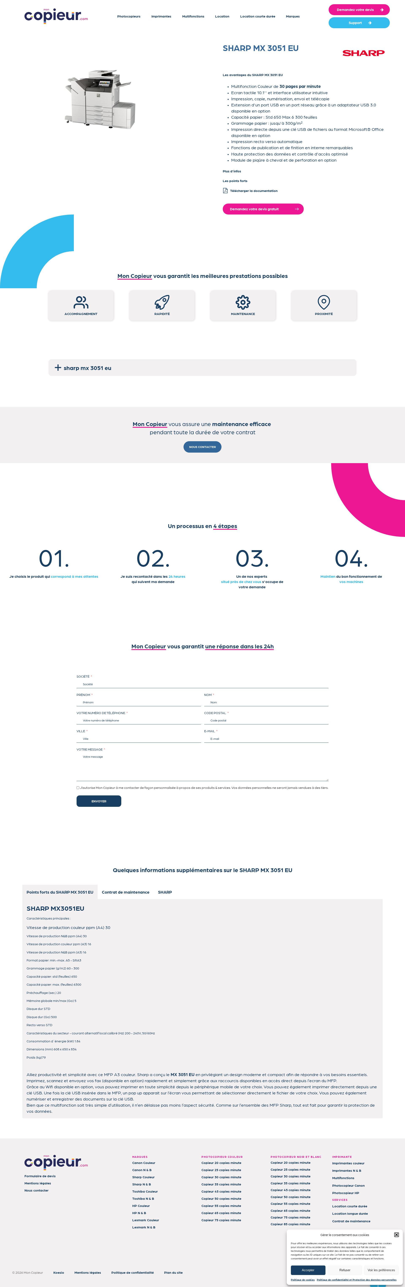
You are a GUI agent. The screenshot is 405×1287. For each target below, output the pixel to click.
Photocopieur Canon (348, 1185)
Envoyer (99, 801)
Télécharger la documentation (254, 191)
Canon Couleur (143, 1163)
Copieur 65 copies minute (221, 1213)
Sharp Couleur (143, 1177)
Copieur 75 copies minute (221, 1220)
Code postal (215, 713)
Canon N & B (142, 1170)
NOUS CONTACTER (202, 446)
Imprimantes (161, 16)
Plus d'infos (232, 171)
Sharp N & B (141, 1184)
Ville (81, 731)
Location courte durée (257, 16)
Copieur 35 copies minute (221, 1184)
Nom (208, 695)
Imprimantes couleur (348, 1163)
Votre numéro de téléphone (101, 713)
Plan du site (173, 1272)
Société (83, 676)
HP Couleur (141, 1206)
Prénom (83, 695)
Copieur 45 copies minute (221, 1191)
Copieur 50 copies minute (221, 1198)
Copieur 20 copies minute (221, 1163)
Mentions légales (37, 1183)
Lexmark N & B (143, 1227)
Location (222, 16)
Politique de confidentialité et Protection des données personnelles (357, 1279)
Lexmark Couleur (145, 1220)
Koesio (58, 1272)
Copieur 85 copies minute (290, 1224)
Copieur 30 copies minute (221, 1177)
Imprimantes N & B (346, 1170)
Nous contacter (36, 1190)
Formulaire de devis (40, 1176)
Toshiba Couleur (145, 1191)
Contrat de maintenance (351, 1221)
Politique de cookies (303, 1279)
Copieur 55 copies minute (221, 1206)
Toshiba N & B (143, 1198)
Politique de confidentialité (132, 1272)
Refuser (344, 1270)
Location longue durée (350, 1213)
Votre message (90, 749)
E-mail (209, 731)
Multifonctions (193, 16)
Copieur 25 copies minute (221, 1170)
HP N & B (139, 1213)
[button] (396, 1235)
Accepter (308, 1270)
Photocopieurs (128, 16)
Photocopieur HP (345, 1193)
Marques (293, 16)
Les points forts (235, 181)
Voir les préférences (381, 1270)
